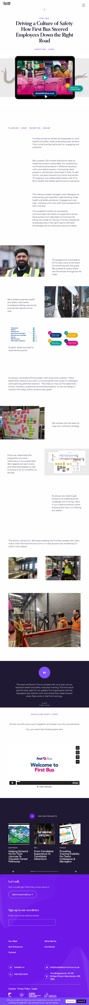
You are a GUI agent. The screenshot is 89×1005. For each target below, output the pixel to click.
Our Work (12, 941)
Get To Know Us (15, 946)
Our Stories (49, 946)
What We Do (50, 941)
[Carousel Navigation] (44, 871)
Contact (12, 952)
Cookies (12, 988)
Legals (34, 988)
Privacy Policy (23, 988)
